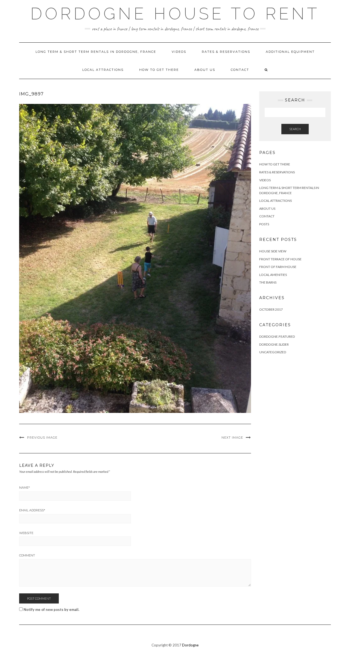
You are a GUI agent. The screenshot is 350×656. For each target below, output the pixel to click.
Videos (179, 52)
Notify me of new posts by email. (51, 609)
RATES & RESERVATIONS (226, 52)
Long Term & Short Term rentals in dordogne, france (96, 52)
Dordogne (190, 645)
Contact (240, 70)
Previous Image (42, 437)
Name (24, 487)
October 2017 (271, 309)
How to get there (159, 70)
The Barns (267, 282)
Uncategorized (272, 352)
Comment (27, 555)
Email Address (32, 510)
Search (295, 129)
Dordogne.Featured (277, 336)
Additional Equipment (290, 52)
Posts (264, 224)
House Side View (272, 251)
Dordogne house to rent (175, 13)
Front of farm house (277, 267)
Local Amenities (273, 275)
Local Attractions (103, 70)
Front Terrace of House (280, 259)
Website (26, 533)
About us (204, 70)
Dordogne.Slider (274, 344)
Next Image (232, 437)
